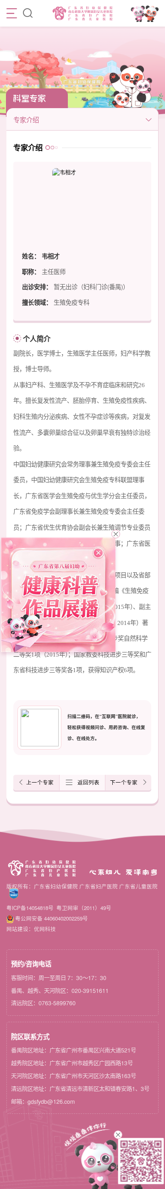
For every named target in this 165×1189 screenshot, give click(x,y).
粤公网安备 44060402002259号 (51, 918)
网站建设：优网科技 (31, 928)
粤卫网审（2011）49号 (83, 907)
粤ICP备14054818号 (30, 907)
